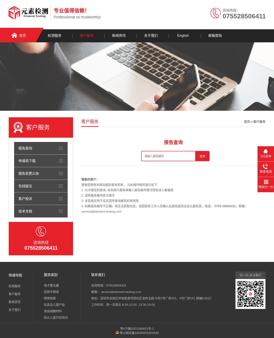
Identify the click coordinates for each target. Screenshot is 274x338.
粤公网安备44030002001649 (139, 333)
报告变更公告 (28, 173)
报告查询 (25, 148)
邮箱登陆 (215, 35)
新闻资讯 (119, 35)
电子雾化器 (51, 285)
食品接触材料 (53, 311)
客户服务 (87, 35)
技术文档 (25, 211)
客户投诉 (25, 199)
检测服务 (54, 35)
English (183, 35)
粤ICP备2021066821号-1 (137, 328)
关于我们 (151, 35)
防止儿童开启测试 (56, 317)
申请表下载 (27, 161)
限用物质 (50, 298)
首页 (22, 35)
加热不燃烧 (51, 292)
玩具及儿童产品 (54, 304)
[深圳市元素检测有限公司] (28, 18)
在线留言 (25, 186)
